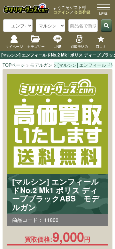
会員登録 (82, 12)
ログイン (61, 12)
